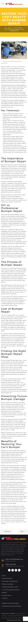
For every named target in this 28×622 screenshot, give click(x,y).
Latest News (4, 63)
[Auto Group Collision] (14, 4)
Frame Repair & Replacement (10, 581)
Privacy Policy (5, 613)
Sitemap (12, 613)
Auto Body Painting (7, 578)
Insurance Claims (6, 595)
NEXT (22, 531)
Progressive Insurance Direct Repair (11, 606)
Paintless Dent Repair (7, 584)
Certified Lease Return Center (10, 587)
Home (3, 575)
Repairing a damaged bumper (9, 164)
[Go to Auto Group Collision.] (5, 27)
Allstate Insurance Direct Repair (10, 603)
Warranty (4, 592)
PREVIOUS (7, 531)
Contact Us (5, 598)
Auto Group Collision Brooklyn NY (12, 61)
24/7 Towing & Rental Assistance (11, 589)
